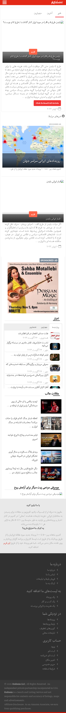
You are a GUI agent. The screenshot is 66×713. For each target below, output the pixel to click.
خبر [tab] (59, 13)
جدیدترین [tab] (33, 327)
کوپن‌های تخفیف (47, 628)
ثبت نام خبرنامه (47, 655)
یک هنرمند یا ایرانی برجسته (43, 606)
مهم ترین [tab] (44, 327)
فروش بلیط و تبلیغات (45, 579)
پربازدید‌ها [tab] (55, 327)
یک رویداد (50, 597)
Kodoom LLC (18, 684)
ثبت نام (51, 651)
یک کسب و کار (48, 601)
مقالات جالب (52, 393)
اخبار (56, 318)
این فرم (7, 543)
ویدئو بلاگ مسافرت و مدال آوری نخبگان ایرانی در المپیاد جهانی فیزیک (22, 456)
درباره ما (51, 570)
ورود (53, 646)
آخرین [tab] (49, 13)
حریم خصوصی (48, 664)
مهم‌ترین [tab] (38, 13)
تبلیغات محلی (48, 633)
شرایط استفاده (49, 669)
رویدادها (51, 619)
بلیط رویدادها (49, 624)
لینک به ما (50, 583)
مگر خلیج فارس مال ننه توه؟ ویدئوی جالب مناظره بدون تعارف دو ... (21, 470)
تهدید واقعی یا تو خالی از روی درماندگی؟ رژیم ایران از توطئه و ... (22, 403)
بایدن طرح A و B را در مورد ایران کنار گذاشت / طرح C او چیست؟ (35, 57)
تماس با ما (50, 574)
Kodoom (8, 692)
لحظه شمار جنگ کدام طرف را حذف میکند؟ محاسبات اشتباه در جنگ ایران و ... (21, 422)
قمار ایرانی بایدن (53, 219)
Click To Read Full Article (47, 103)
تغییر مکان (50, 660)
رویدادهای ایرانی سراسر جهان (41, 161)
